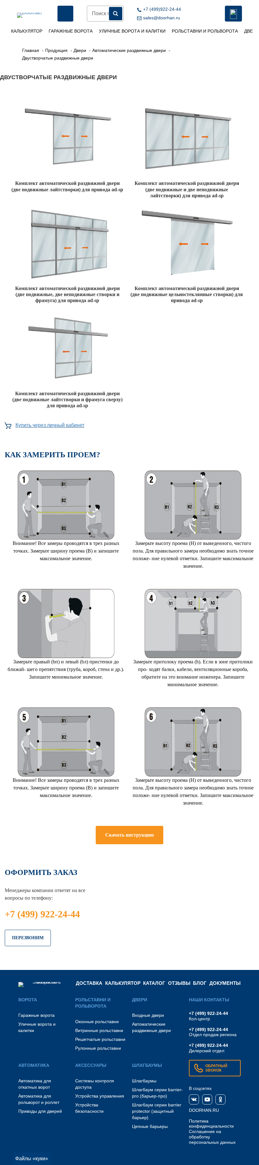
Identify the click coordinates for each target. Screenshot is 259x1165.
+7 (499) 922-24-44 (42, 914)
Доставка (89, 983)
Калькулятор (26, 31)
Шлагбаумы (144, 1080)
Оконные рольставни (97, 1021)
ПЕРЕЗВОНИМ (28, 937)
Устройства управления (99, 1096)
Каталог (154, 983)
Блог (200, 983)
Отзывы (179, 983)
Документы (225, 983)
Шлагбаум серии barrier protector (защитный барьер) (156, 1111)
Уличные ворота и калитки (132, 31)
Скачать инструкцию (129, 835)
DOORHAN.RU (204, 1110)
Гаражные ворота (71, 31)
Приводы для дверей (40, 1111)
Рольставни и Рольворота (205, 31)
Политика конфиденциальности (211, 1123)
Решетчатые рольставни (100, 1039)
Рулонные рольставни (98, 1048)
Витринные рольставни (99, 1030)
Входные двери (148, 1015)
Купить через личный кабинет (49, 425)
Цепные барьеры (150, 1126)
